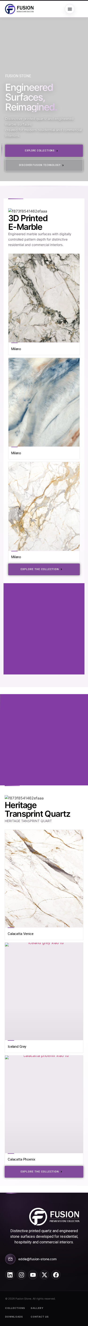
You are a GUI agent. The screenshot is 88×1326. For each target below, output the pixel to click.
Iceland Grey (17, 1046)
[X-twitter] (44, 1274)
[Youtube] (33, 1274)
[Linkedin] (10, 1274)
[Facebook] (56, 1274)
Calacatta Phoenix (21, 1159)
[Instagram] (21, 1274)
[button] (70, 9)
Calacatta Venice (21, 934)
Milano (16, 349)
